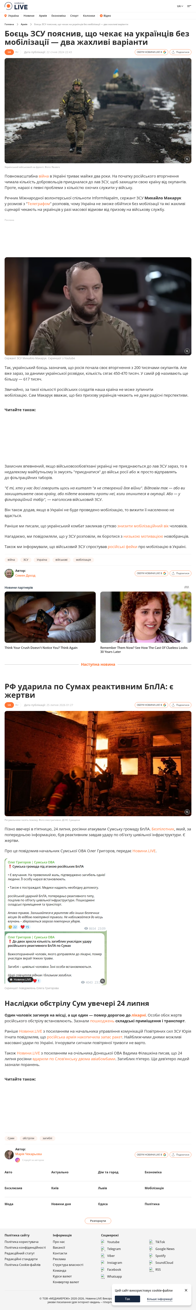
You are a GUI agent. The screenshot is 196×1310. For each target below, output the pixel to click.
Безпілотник (163, 829)
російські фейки (122, 546)
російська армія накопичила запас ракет (84, 1037)
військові (62, 559)
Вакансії (59, 1247)
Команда (59, 1270)
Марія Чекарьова (28, 1154)
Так (127, 1299)
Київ (55, 1188)
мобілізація (83, 559)
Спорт (74, 15)
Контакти (60, 1253)
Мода (9, 1204)
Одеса (103, 1204)
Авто (8, 1172)
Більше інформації (159, 1299)
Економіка (58, 15)
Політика (152, 1204)
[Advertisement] (74, 231)
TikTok (160, 1242)
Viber (111, 1256)
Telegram (114, 1249)
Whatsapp (114, 1276)
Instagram (114, 1263)
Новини (29, 15)
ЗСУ (25, 559)
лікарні (138, 1015)
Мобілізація (154, 1188)
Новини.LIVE (144, 850)
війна (44, 176)
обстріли (28, 1138)
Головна (9, 24)
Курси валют (62, 1276)
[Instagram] (17, 1160)
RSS (158, 1269)
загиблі (47, 1138)
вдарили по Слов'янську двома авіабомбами (74, 1058)
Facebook (114, 1269)
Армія (43, 15)
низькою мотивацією (143, 536)
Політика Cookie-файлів (22, 1265)
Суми (11, 1138)
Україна (13, 15)
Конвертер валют (66, 1282)
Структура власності (68, 1265)
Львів (102, 1188)
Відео (107, 15)
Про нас (59, 1242)
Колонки (89, 15)
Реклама (59, 1259)
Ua (179, 6)
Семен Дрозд (25, 575)
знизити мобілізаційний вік (143, 525)
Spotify (160, 1256)
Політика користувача (21, 1242)
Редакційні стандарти (21, 1259)
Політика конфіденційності (25, 1247)
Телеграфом (39, 203)
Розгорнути (98, 1221)
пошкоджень (102, 1020)
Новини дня (61, 1204)
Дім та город (108, 1172)
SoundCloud (164, 1263)
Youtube (113, 1242)
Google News (165, 1249)
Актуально (60, 1172)
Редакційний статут (20, 1253)
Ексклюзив (13, 1188)
